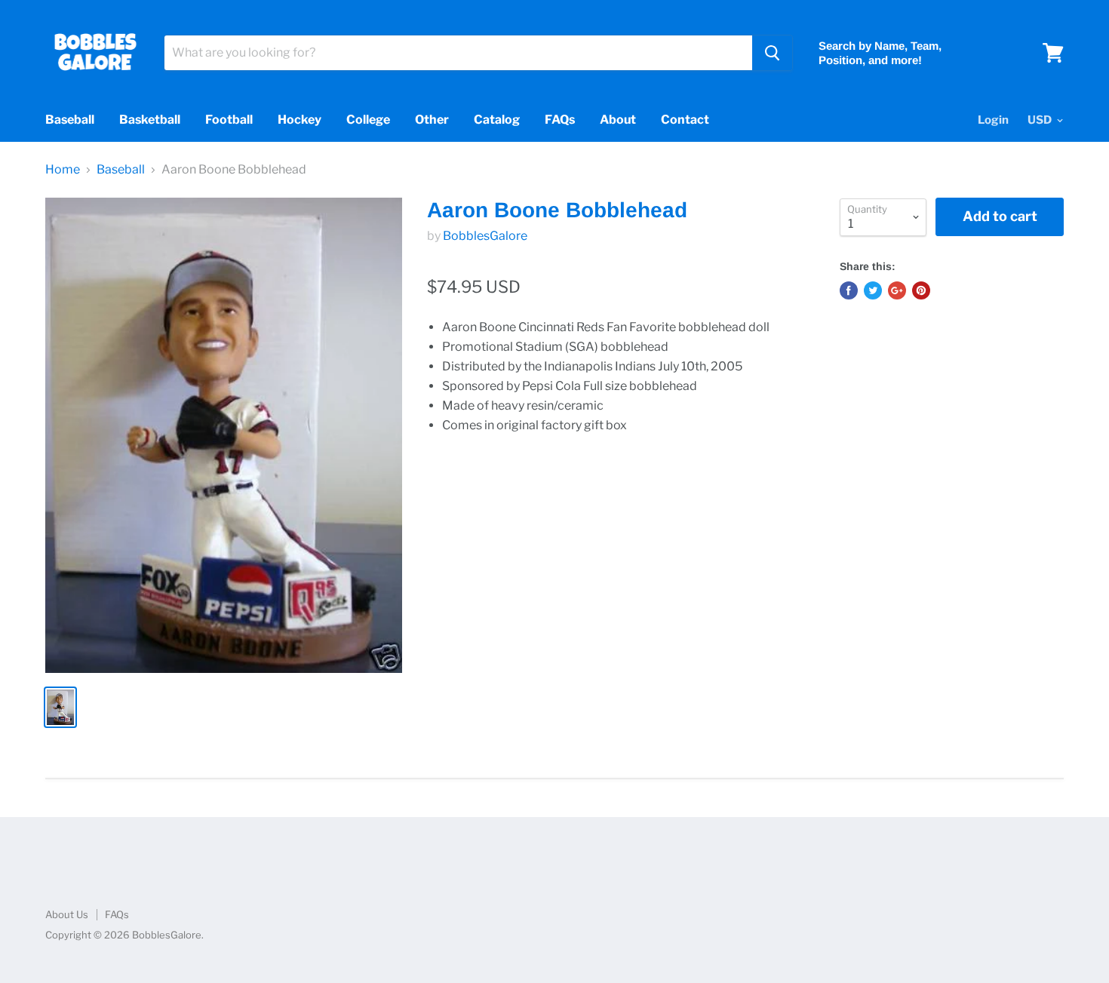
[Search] (772, 52)
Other (432, 119)
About (618, 119)
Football (229, 119)
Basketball (149, 119)
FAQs (560, 119)
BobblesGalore (485, 236)
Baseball (69, 119)
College (368, 119)
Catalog (497, 119)
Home (62, 170)
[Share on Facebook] (849, 290)
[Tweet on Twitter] (873, 290)
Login (993, 120)
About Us (66, 914)
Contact (685, 119)
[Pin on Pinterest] (921, 290)
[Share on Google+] (897, 290)
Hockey (299, 119)
